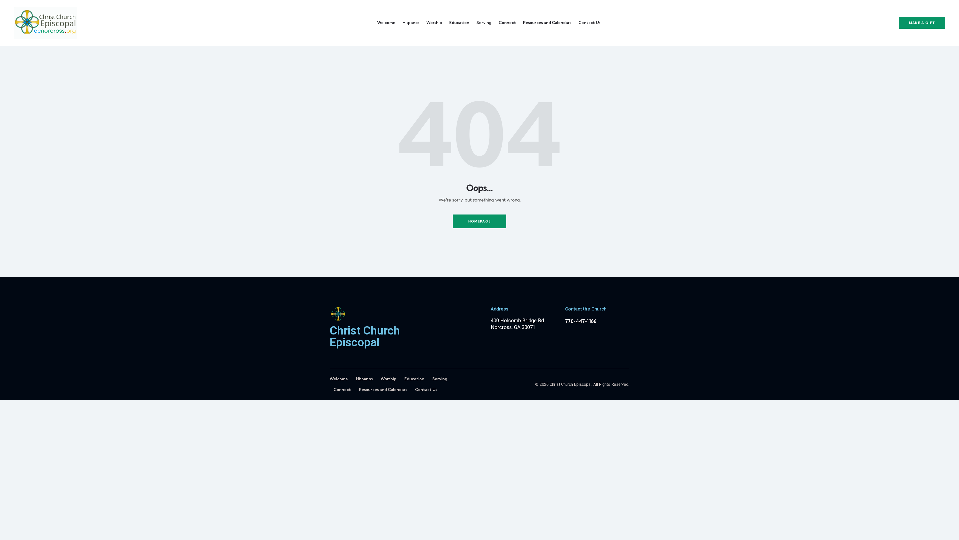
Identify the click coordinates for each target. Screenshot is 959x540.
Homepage (479, 221)
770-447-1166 (580, 321)
